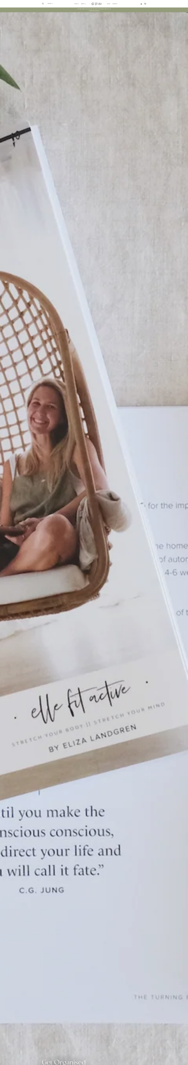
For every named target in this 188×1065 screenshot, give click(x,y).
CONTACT (114, 3)
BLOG (108, 3)
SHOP (76, 3)
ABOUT (83, 3)
